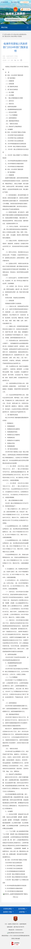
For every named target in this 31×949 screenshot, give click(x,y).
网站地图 (17, 938)
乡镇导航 (22, 912)
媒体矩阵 (5, 2)
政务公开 (10, 34)
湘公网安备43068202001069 (16, 932)
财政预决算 (22, 34)
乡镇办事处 (14, 36)
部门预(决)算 (6, 36)
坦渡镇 (20, 36)
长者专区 (25, 2)
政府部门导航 (7, 912)
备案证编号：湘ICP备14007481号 (15, 927)
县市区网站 (22, 909)
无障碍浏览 (16, 2)
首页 (5, 34)
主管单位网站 (7, 909)
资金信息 (16, 34)
